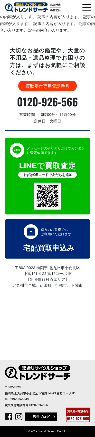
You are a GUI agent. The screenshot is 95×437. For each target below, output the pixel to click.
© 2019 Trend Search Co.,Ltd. (47, 431)
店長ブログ (41, 416)
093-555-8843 (19, 399)
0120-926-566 (47, 102)
